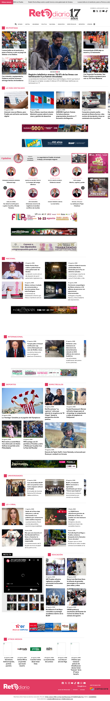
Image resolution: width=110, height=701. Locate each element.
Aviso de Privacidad (64, 689)
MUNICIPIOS (61, 24)
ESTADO (20, 24)
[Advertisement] (44, 325)
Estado (82, 689)
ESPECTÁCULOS (71, 24)
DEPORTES (82, 24)
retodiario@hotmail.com (54, 699)
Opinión (89, 24)
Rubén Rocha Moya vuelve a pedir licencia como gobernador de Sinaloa (50, 2)
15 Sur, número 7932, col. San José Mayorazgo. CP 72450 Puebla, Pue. (64, 696)
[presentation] (5, 187)
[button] (51, 72)
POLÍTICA (44, 24)
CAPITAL (27, 24)
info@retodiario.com (67, 699)
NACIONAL (52, 24)
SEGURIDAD (35, 24)
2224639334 (92, 696)
